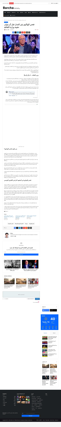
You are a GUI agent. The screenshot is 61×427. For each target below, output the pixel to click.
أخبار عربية (24, 20)
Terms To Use (52, 420)
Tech (18, 12)
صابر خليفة (33, 406)
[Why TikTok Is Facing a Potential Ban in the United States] (19, 397)
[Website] (10, 236)
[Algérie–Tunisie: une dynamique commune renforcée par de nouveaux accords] (33, 281)
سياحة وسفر (5, 402)
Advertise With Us (42, 12)
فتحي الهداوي (32, 223)
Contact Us (35, 12)
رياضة (4, 400)
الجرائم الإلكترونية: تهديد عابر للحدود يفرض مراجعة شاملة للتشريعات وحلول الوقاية (20, 216)
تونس (26, 223)
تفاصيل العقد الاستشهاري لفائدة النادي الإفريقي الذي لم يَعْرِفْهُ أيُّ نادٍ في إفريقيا (52, 337)
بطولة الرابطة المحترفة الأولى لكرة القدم (37, 403)
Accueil (6, 20)
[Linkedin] (18, 32)
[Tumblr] (20, 32)
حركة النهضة (35, 404)
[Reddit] (25, 32)
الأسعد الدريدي (38, 396)
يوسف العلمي (33, 409)
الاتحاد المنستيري (34, 398)
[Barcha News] (11, 7)
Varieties (21, 12)
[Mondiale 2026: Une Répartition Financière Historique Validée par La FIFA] (45, 377)
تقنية (3, 399)
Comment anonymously (30, 298)
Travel (26, 12)
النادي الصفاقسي (34, 401)
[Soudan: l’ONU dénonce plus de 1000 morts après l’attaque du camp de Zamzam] (21, 281)
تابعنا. (46, 393)
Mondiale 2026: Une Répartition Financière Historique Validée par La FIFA (45, 382)
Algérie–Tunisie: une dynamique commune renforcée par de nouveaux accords (33, 286)
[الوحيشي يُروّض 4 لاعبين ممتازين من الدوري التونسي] (44, 351)
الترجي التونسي (39, 398)
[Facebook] (13, 32)
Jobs (30, 12)
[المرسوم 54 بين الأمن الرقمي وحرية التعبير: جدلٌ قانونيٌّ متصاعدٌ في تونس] (19, 400)
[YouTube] (15, 236)
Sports (14, 12)
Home (5, 12)
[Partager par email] (27, 32)
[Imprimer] (29, 32)
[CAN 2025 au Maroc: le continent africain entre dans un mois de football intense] (28, 400)
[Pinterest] (22, 32)
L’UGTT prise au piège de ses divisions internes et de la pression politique (8, 286)
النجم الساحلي (39, 401)
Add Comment (37, 298)
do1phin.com (30, 420)
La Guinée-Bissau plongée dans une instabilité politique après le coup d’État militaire (26, 3)
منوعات (4, 403)
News (9, 12)
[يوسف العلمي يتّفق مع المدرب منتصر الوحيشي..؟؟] (44, 355)
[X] (15, 32)
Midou (7, 29)
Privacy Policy (47, 420)
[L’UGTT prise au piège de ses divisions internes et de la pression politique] (9, 281)
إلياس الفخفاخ (33, 396)
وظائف (4, 405)
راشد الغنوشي (40, 404)
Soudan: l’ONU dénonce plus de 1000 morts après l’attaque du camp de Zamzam (21, 286)
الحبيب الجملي (11, 223)
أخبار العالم (4, 396)
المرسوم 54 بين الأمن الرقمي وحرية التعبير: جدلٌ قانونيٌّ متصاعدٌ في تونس (9, 216)
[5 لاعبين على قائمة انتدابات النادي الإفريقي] (44, 342)
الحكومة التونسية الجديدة (19, 223)
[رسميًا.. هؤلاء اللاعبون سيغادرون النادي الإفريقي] (44, 346)
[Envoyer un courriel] (8, 29)
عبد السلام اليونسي (38, 406)
